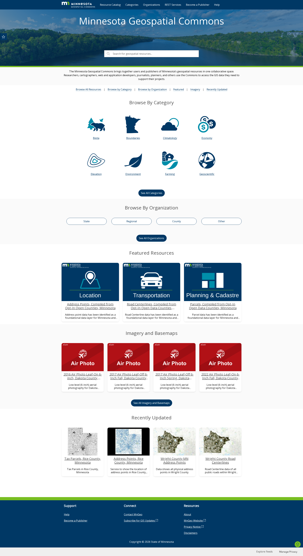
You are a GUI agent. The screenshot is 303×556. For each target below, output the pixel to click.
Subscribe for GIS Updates (140, 520)
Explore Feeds (264, 551)
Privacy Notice (192, 527)
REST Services (173, 4)
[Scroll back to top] (298, 544)
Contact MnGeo (133, 514)
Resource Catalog (110, 4)
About (187, 514)
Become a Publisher (197, 4)
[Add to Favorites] (3, 36)
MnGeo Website (193, 520)
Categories (131, 4)
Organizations (151, 4)
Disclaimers (190, 533)
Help (217, 4)
